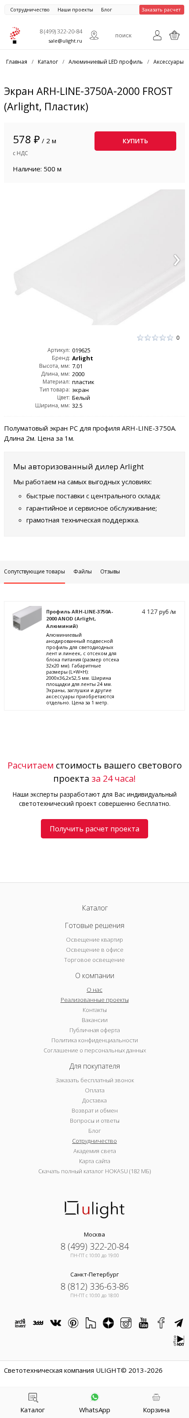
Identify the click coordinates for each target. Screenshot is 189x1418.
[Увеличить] (94, 257)
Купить (135, 141)
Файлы (82, 571)
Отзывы (110, 571)
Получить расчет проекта (94, 829)
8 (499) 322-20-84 (61, 31)
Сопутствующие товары (34, 571)
